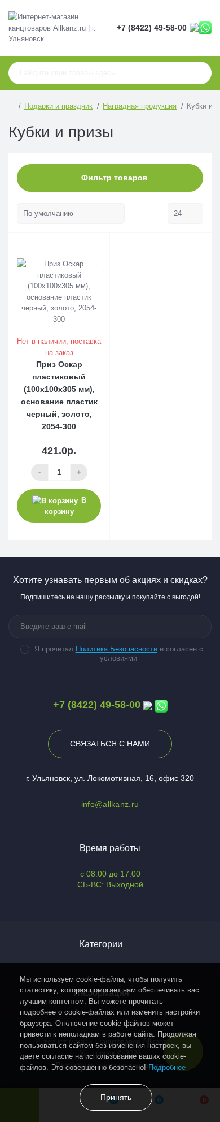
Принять (115, 1097)
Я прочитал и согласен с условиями (118, 653)
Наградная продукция (140, 106)
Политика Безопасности (116, 649)
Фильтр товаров (113, 177)
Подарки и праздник (58, 106)
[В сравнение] (97, 247)
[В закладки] (97, 260)
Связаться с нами (110, 743)
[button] (151, 28)
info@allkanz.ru (110, 804)
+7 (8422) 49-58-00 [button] (96, 704)
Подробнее (167, 1067)
